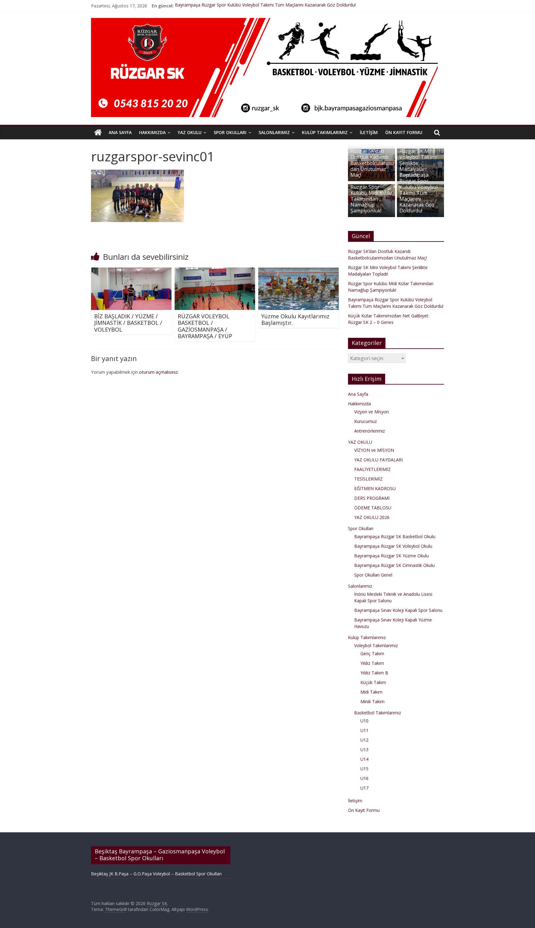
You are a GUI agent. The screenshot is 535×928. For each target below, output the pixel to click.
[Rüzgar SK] (98, 132)
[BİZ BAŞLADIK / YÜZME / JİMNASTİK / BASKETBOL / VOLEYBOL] (131, 271)
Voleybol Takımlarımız (376, 645)
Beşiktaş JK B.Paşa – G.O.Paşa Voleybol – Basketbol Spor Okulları (156, 874)
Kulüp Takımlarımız (325, 132)
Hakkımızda (152, 132)
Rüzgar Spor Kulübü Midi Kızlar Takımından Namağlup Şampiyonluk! (371, 199)
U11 (364, 730)
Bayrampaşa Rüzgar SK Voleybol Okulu (393, 546)
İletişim (369, 132)
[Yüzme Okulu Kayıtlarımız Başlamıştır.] (298, 271)
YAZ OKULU (190, 132)
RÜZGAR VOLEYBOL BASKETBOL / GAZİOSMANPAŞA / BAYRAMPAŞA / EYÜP (205, 326)
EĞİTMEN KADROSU (375, 488)
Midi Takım (371, 692)
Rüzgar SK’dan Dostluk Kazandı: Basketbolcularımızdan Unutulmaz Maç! (372, 163)
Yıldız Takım (372, 663)
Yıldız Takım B (374, 673)
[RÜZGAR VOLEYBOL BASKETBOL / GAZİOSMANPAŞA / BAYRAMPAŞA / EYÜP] (215, 271)
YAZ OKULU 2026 (371, 517)
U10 (364, 721)
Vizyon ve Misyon (371, 412)
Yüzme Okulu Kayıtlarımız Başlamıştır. (295, 319)
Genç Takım (372, 653)
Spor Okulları (230, 132)
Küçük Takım (373, 682)
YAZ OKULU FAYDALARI (378, 460)
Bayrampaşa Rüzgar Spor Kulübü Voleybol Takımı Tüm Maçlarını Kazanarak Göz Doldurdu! (265, 6)
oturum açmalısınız (158, 372)
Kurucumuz (365, 421)
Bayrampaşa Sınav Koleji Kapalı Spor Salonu (398, 610)
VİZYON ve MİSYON (374, 450)
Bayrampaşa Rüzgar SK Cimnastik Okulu (394, 565)
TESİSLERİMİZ (368, 479)
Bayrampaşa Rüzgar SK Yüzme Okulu (391, 556)
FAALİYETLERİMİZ (372, 469)
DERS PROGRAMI (371, 498)
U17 (364, 788)
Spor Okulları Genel (373, 575)
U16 (364, 778)
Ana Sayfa (120, 132)
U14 (364, 759)
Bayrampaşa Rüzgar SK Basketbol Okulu (394, 536)
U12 (364, 740)
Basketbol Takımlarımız (377, 713)
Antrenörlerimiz (369, 431)
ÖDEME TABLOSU (372, 508)
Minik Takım (372, 701)
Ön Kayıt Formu (403, 132)
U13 (364, 749)
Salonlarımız (274, 132)
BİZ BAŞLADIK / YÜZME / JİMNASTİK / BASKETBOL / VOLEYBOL (128, 322)
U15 (364, 769)
